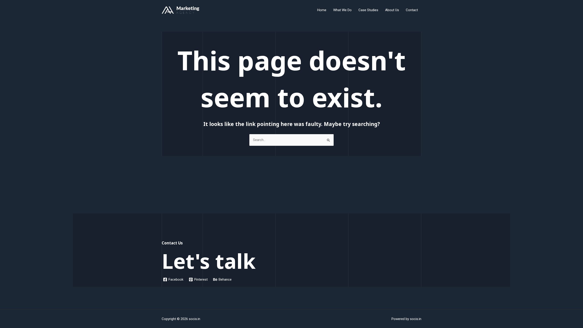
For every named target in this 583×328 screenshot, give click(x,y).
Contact (412, 10)
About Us (392, 10)
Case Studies (368, 10)
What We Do (342, 10)
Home (321, 10)
